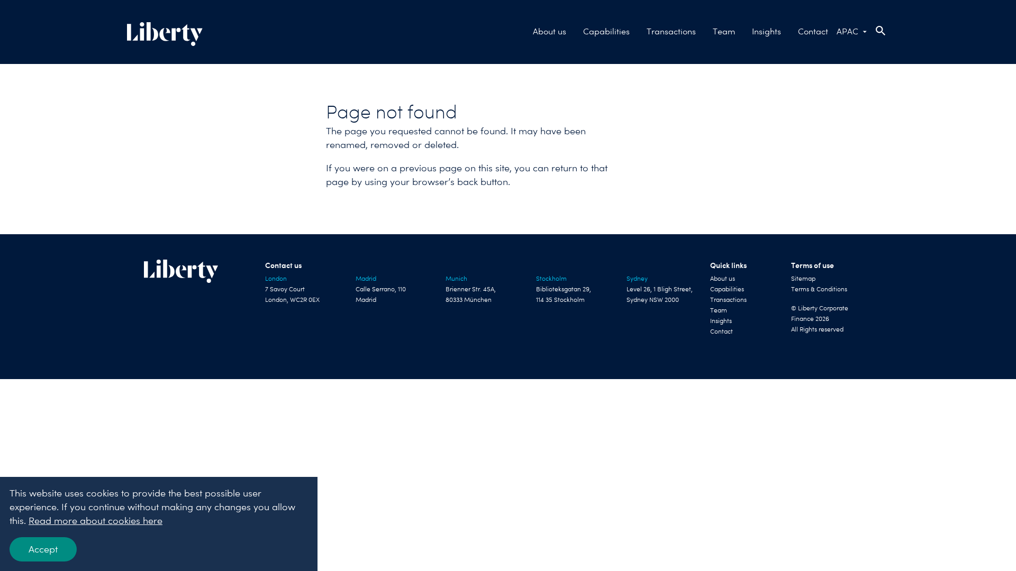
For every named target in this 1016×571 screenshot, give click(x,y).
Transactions (671, 31)
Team (724, 31)
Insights (766, 31)
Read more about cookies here (95, 520)
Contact (813, 31)
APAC (847, 31)
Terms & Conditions (819, 289)
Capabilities (606, 31)
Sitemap (803, 278)
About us (549, 31)
